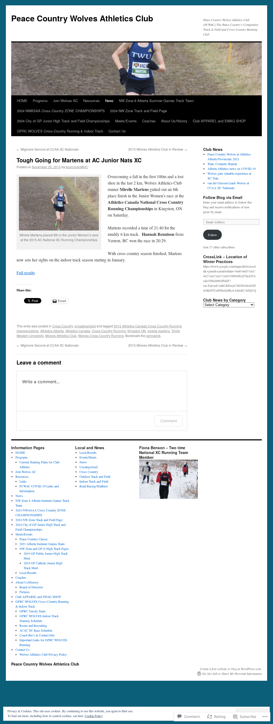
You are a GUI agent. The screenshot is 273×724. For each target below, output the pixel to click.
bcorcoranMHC (77, 167)
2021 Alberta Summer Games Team (42, 544)
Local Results (28, 572)
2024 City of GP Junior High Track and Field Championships (63, 120)
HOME (22, 100)
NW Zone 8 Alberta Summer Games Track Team (156, 100)
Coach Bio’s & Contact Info (37, 635)
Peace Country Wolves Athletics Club (82, 18)
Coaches (149, 120)
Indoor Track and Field (93, 481)
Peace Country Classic (33, 539)
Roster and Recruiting (33, 625)
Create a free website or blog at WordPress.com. (231, 669)
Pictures (24, 592)
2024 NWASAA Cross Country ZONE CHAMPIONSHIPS (61, 110)
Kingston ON (136, 330)
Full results (26, 272)
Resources (91, 100)
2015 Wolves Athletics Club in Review (157, 149)
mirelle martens (158, 330)
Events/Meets (88, 457)
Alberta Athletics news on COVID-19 (231, 168)
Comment (168, 420)
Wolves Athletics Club (61, 335)
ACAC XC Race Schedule (35, 630)
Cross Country (62, 326)
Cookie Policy (94, 716)
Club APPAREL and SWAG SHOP (219, 120)
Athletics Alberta (52, 330)
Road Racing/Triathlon (93, 486)
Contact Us (117, 131)
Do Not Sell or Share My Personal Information (232, 673)
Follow (212, 235)
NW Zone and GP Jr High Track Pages (44, 548)
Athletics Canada (77, 330)
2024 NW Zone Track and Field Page (138, 110)
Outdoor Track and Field (94, 476)
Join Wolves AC (65, 100)
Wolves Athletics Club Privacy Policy (43, 654)
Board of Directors (31, 587)
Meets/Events (126, 120)
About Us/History (174, 120)
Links (23, 481)
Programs (40, 100)
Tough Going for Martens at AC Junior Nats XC (79, 160)
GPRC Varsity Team (32, 611)
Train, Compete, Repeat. (222, 164)
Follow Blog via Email (222, 197)
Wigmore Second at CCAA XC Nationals (48, 149)
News (109, 100)
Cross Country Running (109, 330)
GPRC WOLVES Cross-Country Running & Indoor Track (60, 131)
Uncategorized (85, 326)
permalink (153, 335)
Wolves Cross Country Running (101, 335)
